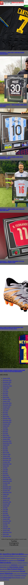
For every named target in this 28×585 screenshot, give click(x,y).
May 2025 (5, 393)
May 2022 (5, 449)
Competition (13, 558)
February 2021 (6, 477)
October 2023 (6, 424)
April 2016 (5, 513)
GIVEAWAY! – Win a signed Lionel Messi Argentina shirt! (11, 157)
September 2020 (7, 481)
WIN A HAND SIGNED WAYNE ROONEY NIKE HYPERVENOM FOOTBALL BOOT (11, 328)
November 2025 (7, 382)
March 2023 (6, 435)
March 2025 (6, 397)
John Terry (9, 565)
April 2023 (5, 433)
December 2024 (7, 403)
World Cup (6, 580)
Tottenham (11, 575)
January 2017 (6, 500)
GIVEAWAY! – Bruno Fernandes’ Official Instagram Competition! (12, 261)
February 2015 (6, 528)
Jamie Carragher (3, 565)
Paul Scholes (7, 571)
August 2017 (6, 494)
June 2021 (5, 469)
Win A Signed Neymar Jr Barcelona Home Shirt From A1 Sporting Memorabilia (12, 371)
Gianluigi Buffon (14, 562)
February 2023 (6, 437)
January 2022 (6, 456)
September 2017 (7, 492)
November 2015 (7, 521)
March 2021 (6, 475)
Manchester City (4, 567)
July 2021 (5, 468)
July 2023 (5, 428)
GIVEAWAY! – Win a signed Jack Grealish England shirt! (12, 209)
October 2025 (6, 384)
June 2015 (5, 527)
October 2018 (6, 483)
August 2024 (6, 409)
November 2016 (7, 502)
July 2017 (5, 496)
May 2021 (5, 471)
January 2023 (6, 439)
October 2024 (6, 407)
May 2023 (5, 431)
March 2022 (6, 452)
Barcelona (7, 556)
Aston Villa (2, 556)
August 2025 (6, 388)
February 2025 (6, 399)
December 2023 (7, 420)
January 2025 (6, 401)
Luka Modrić (24, 565)
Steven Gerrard (3, 575)
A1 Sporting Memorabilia (12, 554)
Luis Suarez (19, 565)
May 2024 (5, 412)
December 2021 (7, 458)
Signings (8, 573)
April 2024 (5, 414)
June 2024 (5, 410)
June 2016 (5, 509)
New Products (12, 569)
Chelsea (2, 558)
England (3, 560)
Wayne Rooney (15, 577)
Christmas (7, 558)
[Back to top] (2, 583)
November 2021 (7, 460)
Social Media (23, 573)
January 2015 (6, 530)
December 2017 (7, 487)
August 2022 (6, 445)
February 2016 (6, 517)
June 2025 (5, 391)
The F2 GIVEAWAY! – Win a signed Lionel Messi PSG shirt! (13, 105)
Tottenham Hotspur (20, 575)
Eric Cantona (9, 560)
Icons (24, 563)
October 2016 (6, 504)
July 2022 (5, 447)
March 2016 (6, 515)
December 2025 (7, 380)
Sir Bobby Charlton (16, 573)
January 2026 (6, 378)
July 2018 (5, 485)
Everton (15, 560)
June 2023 (5, 430)
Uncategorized (5, 578)
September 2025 (7, 386)
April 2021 (5, 473)
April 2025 (5, 395)
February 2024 (7, 418)
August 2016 (6, 506)
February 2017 (6, 498)
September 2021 (7, 464)
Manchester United (16, 567)
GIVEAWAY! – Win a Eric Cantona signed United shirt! (12, 53)
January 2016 (6, 519)
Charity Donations (23, 556)
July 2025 (5, 390)
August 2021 (6, 466)
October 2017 (6, 490)
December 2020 (7, 479)
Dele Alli (18, 558)
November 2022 (7, 441)
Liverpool (14, 565)
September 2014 (7, 532)
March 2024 (6, 416)
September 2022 (7, 443)
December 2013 (7, 536)
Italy (27, 562)
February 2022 (6, 454)
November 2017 (7, 488)
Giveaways (20, 562)
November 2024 (7, 405)
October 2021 (6, 462)
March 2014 (6, 534)
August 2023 (6, 426)
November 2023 (7, 422)
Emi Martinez (22, 558)
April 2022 (5, 450)
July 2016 (5, 508)
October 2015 (6, 523)
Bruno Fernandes (16, 556)
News (20, 569)
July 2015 (5, 525)
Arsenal (26, 554)
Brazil (11, 556)
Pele (12, 571)
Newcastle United (3, 569)
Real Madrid (16, 571)
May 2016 (5, 511)
